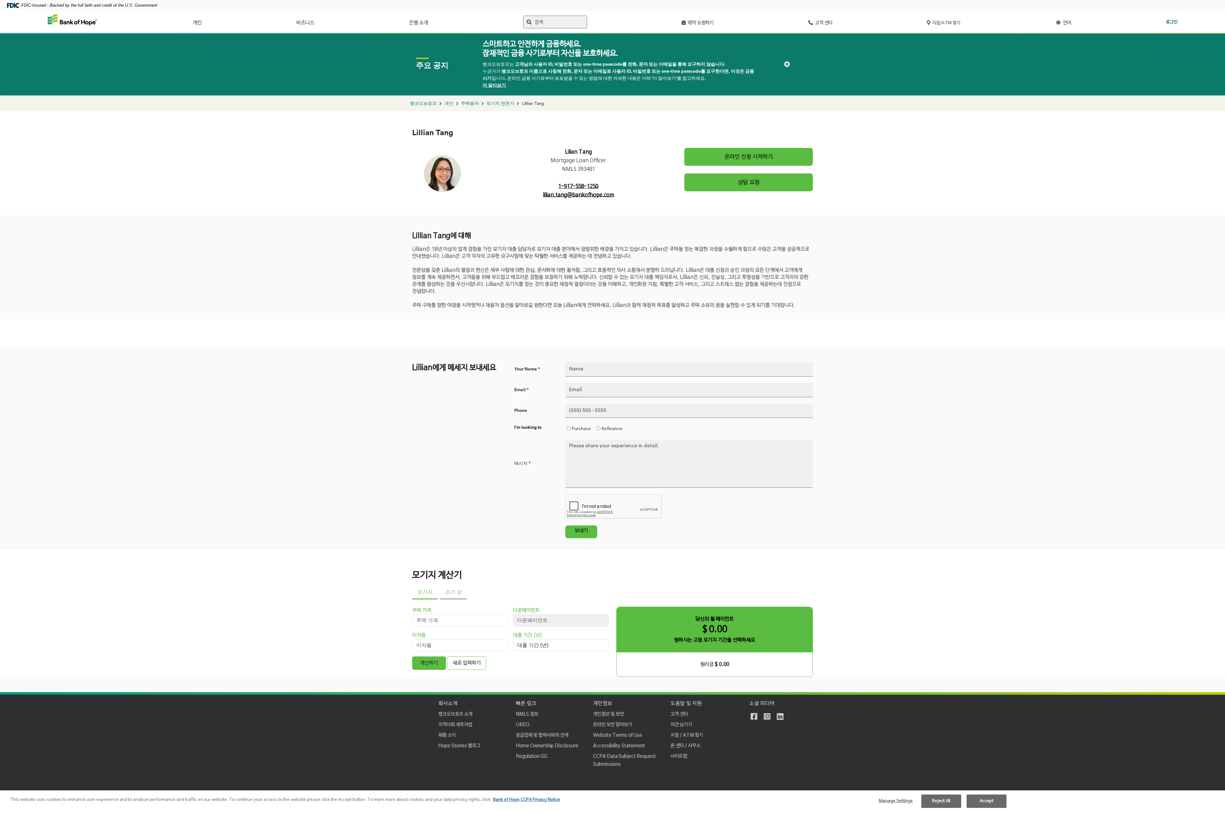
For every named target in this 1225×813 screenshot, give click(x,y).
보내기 (581, 531)
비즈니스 (305, 23)
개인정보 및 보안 (608, 714)
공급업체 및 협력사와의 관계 (542, 735)
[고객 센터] (836, 21)
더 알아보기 (494, 85)
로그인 (1171, 22)
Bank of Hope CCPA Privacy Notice (526, 799)
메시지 (522, 463)
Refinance (612, 428)
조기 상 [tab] (453, 592)
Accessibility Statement (619, 745)
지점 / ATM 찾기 (687, 735)
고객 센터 (679, 714)
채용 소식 (447, 735)
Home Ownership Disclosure (547, 745)
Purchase (581, 428)
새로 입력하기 (467, 663)
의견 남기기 (681, 724)
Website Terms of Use (617, 735)
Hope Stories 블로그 (459, 745)
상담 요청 (749, 182)
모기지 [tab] (425, 592)
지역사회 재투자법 (455, 724)
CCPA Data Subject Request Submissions (624, 760)
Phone (520, 410)
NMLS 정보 (527, 714)
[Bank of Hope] (72, 21)
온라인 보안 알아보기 (612, 724)
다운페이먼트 (526, 610)
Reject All (941, 801)
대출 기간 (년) (527, 635)
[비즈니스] (317, 21)
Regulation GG (531, 756)
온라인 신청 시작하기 (748, 157)
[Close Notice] (787, 64)
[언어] (1075, 21)
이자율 (419, 635)
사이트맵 (679, 756)
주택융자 (470, 103)
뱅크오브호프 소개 (455, 714)
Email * (521, 390)
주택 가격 (421, 610)
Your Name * (527, 369)
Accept (986, 801)
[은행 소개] (431, 21)
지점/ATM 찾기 (945, 23)
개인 (197, 23)
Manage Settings (896, 801)
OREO (523, 724)
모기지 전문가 (500, 103)
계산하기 (429, 663)
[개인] (205, 21)
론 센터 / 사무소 (686, 745)
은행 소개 (418, 23)
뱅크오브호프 (423, 103)
